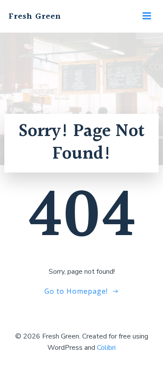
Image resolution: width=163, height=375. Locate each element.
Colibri (106, 347)
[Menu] (147, 16)
